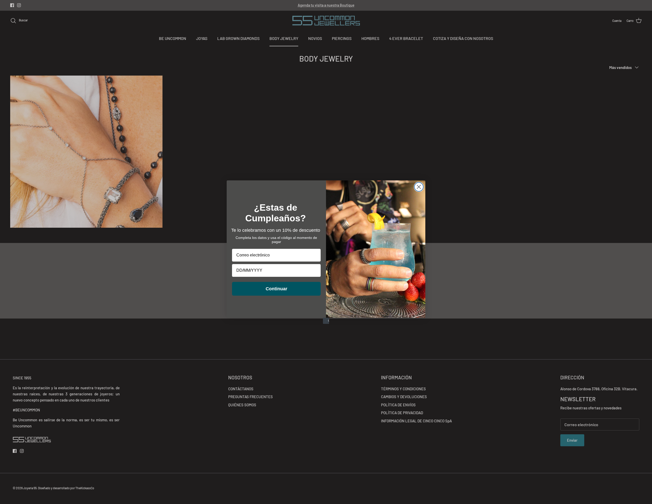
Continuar (276, 288)
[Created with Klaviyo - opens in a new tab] (326, 321)
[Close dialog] (418, 186)
